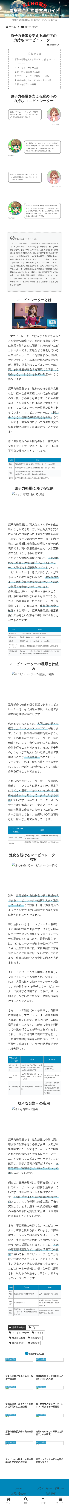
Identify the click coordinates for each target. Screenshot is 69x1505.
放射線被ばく (18, 1343)
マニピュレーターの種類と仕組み (33, 76)
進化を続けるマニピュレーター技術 (34, 80)
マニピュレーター (20, 1332)
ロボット (39, 1332)
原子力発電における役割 (28, 72)
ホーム (18, 1488)
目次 (30, 53)
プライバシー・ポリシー (50, 1488)
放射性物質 (36, 1338)
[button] (62, 847)
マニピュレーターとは (27, 67)
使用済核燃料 (18, 1338)
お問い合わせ (18, 1493)
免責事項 (51, 1493)
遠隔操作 (35, 1343)
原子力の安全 (18, 1327)
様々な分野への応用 (26, 84)
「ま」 (35, 1327)
